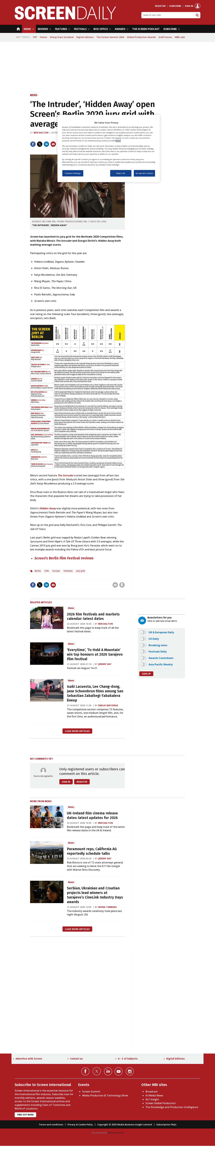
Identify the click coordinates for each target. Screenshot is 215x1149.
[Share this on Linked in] (46, 144)
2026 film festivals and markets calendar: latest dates (93, 616)
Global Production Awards (141, 37)
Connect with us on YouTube (119, 1071)
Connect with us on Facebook (85, 1071)
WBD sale (180, 37)
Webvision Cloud (116, 1132)
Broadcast (151, 1091)
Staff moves (165, 37)
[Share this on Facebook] (33, 144)
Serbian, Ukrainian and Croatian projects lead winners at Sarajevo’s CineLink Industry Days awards (95, 895)
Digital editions (84, 37)
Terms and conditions (51, 1124)
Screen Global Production (160, 1103)
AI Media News (154, 1095)
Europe (56, 571)
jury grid (80, 571)
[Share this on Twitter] (39, 144)
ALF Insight (152, 1099)
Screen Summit (91, 1091)
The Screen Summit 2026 (110, 37)
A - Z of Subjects (128, 1058)
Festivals (68, 571)
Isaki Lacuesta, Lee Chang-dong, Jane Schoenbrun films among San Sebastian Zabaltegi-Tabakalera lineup (95, 693)
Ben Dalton (41, 132)
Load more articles (77, 731)
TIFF (35, 37)
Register (160, 6)
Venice (43, 37)
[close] (124, 578)
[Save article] (122, 585)
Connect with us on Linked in (108, 1071)
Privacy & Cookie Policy (80, 1124)
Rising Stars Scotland (62, 37)
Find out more (25, 1114)
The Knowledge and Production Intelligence (171, 1107)
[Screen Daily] (65, 18)
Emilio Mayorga (108, 705)
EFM (47, 571)
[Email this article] (53, 144)
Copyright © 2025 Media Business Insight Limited (124, 1124)
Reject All (120, 173)
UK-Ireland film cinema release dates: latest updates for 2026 (92, 815)
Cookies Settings (73, 173)
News (33, 95)
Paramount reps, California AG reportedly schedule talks (92, 851)
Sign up (146, 673)
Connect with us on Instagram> (130, 1071)
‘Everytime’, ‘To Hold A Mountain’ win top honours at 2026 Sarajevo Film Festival (95, 654)
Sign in (189, 6)
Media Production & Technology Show (105, 1095)
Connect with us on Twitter (97, 1071)
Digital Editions (175, 1058)
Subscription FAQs (166, 1124)
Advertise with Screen (29, 1058)
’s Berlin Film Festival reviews (69, 558)
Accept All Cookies (144, 173)
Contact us (76, 1058)
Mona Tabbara (107, 906)
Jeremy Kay (104, 664)
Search (197, 15)
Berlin (38, 571)
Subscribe (175, 6)
